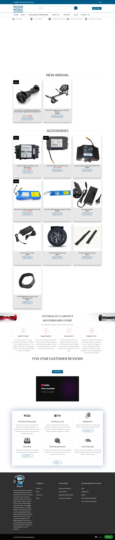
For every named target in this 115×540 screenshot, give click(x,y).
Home (16, 15)
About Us (56, 15)
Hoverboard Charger (87, 209)
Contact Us (85, 15)
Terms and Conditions (65, 498)
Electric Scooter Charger (27, 253)
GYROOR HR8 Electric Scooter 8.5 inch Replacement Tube (27, 297)
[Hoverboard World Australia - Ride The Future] (18, 8)
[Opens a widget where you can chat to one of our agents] (108, 537)
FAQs (37, 498)
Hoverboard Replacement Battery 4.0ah (57, 166)
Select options (27, 118)
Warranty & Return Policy (66, 495)
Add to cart (27, 171)
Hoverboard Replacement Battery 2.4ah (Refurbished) (27, 166)
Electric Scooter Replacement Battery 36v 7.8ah (27, 209)
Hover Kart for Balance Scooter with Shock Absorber (57, 111)
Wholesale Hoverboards (38, 15)
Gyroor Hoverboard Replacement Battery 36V (87, 166)
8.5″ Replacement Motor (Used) (57, 253)
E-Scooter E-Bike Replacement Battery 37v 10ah (57, 209)
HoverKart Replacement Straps (87, 253)
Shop (23, 15)
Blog (76, 15)
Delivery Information (65, 488)
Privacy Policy (63, 491)
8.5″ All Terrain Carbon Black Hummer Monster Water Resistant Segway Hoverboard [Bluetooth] (27, 111)
